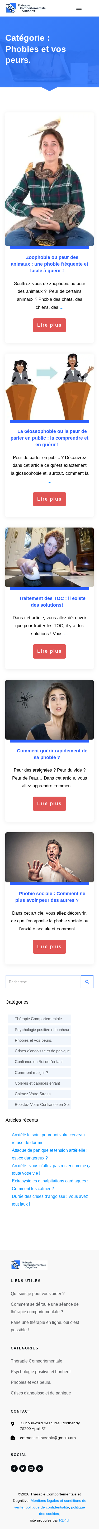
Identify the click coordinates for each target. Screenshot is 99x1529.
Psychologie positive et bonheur (42, 1029)
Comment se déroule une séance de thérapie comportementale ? (45, 1308)
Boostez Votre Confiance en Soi (42, 1104)
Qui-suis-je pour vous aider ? (38, 1293)
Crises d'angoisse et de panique (42, 1051)
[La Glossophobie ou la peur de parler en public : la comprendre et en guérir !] (49, 387)
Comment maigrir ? (31, 1072)
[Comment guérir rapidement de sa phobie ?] (49, 710)
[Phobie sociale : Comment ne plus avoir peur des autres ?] (49, 857)
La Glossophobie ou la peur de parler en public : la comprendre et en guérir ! (49, 438)
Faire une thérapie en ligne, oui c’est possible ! (45, 1326)
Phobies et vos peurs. (33, 1040)
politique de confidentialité (47, 1507)
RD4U (64, 1520)
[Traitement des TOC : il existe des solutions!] (49, 557)
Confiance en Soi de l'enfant (39, 1061)
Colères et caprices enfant (37, 1083)
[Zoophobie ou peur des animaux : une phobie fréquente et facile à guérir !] (49, 179)
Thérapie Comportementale (38, 1018)
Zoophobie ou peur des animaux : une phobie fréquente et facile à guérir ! (49, 264)
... (62, 307)
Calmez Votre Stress (33, 1094)
